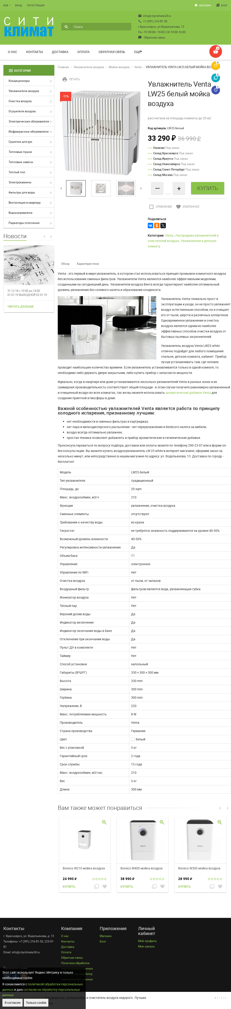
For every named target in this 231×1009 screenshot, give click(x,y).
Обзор (65, 264)
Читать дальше (20, 306)
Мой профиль (147, 941)
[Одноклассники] (156, 225)
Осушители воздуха (22, 111)
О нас (12, 52)
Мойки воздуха (119, 67)
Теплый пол (17, 172)
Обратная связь (151, 37)
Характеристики (88, 264)
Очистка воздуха (20, 101)
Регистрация (35, 5)
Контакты (34, 52)
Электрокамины (20, 182)
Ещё (137, 52)
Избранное (187, 207)
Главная (63, 67)
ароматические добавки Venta (188, 392)
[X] (163, 225)
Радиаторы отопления (24, 223)
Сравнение (160, 207)
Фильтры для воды (22, 192)
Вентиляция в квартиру (25, 202)
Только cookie (36, 1002)
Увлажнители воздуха (24, 91)
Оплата (83, 52)
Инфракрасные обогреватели (29, 131)
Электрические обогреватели (29, 121)
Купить (69, 886)
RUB (5, 5)
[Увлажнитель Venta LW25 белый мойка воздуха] (101, 132)
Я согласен (13, 1002)
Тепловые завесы (21, 162)
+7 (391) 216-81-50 (152, 21)
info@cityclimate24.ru (154, 16)
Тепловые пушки (20, 152)
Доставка (60, 52)
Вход (18, 5)
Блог (222, 5)
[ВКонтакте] (150, 225)
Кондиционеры (19, 81)
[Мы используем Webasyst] (220, 997)
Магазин (202, 5)
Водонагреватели (20, 213)
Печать (71, 79)
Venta (138, 67)
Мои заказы (146, 946)
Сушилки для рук (20, 142)
